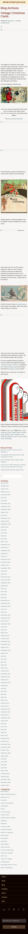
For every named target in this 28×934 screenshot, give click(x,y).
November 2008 (5, 782)
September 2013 (6, 624)
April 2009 (4, 768)
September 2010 (6, 718)
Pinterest (23, 910)
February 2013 (5, 635)
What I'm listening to (7, 867)
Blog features (5, 791)
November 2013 (5, 618)
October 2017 (5, 547)
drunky (9, 432)
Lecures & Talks (5, 826)
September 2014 (6, 606)
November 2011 (5, 677)
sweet (20, 436)
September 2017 (6, 550)
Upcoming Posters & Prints (9, 864)
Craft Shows (4, 806)
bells (20, 430)
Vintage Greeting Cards (10, 367)
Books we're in (5, 797)
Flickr (4, 910)
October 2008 (5, 785)
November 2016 (5, 562)
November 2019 (5, 506)
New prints (4, 841)
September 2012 (6, 650)
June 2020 (4, 500)
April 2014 (4, 612)
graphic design (16, 432)
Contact (4, 897)
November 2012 (5, 644)
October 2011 (5, 679)
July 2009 (3, 759)
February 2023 (5, 492)
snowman (10, 436)
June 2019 (4, 515)
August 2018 (4, 527)
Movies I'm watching (7, 832)
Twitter (14, 910)
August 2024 (4, 483)
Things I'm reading (6, 859)
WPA (18, 372)
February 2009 (5, 773)
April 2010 (4, 732)
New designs (4, 835)
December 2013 (5, 615)
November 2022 (5, 494)
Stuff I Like (10, 430)
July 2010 (3, 723)
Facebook (18, 910)
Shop (3, 881)
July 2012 (3, 656)
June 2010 (4, 726)
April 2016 (4, 574)
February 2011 (5, 703)
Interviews (4, 823)
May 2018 (4, 536)
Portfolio (4, 889)
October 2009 (5, 750)
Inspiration (4, 820)
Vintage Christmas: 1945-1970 (10, 364)
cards (24, 430)
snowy (15, 436)
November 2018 (5, 518)
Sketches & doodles (7, 853)
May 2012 (4, 662)
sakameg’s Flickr (14, 369)
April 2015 (4, 597)
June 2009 (4, 762)
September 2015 (6, 583)
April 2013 (4, 630)
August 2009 (4, 756)
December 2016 (5, 559)
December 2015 (5, 577)
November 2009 (5, 747)
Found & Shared (5, 812)
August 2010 (4, 720)
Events (3, 809)
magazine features (6, 829)
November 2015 (5, 580)
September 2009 (6, 753)
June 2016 (4, 571)
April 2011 (4, 697)
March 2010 (4, 735)
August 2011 (4, 685)
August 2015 (4, 585)
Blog (3, 885)
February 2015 (5, 600)
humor (12, 434)
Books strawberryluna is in (8, 794)
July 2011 (3, 688)
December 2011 (5, 674)
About (4, 893)
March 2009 (4, 770)
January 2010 (5, 741)
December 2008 (5, 779)
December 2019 (5, 503)
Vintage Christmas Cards (13, 14)
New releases (5, 844)
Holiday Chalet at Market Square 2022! (12, 470)
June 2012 (4, 659)
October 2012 (5, 647)
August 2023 (4, 489)
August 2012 (4, 653)
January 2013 (5, 638)
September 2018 (6, 524)
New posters (4, 838)
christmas (3, 432)
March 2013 (4, 632)
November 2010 (5, 712)
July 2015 (3, 588)
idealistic (17, 434)
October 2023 (5, 486)
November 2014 (5, 603)
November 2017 (5, 544)
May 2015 (4, 594)
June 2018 (4, 533)
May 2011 (3, 694)
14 (1, 26)
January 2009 (5, 776)
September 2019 (6, 509)
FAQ (3, 901)
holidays (7, 434)
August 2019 (4, 512)
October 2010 (5, 715)
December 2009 (5, 744)
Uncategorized (5, 862)
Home (4, 877)
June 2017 (4, 556)
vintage (24, 436)
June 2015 (4, 591)
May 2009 (4, 765)
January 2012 (5, 671)
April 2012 (4, 665)
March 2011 (4, 700)
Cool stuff (3, 800)
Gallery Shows (5, 815)
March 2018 (4, 541)
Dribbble (9, 910)
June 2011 (4, 691)
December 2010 (5, 709)
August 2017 (4, 553)
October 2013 (5, 621)
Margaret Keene (21, 304)
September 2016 (6, 568)
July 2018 (3, 530)
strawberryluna (5, 22)
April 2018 (4, 539)
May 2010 (4, 729)
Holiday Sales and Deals (8, 818)
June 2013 (4, 627)
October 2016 (5, 565)
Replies (8, 438)
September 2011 (6, 682)
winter (2, 438)
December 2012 (5, 641)
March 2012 (4, 668)
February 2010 (5, 738)
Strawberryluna (14, 3)
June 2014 (4, 609)
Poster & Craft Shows (7, 850)
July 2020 (3, 497)
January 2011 (5, 706)
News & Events (5, 847)
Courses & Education (7, 803)
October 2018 (5, 521)
